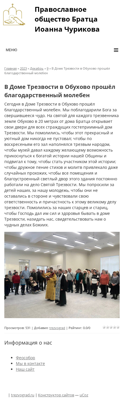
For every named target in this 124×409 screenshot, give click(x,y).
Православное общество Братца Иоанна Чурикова (67, 19)
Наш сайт (25, 369)
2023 (23, 68)
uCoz (84, 394)
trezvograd (57, 328)
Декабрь (37, 68)
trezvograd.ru (22, 394)
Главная (10, 68)
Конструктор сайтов (56, 394)
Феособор (25, 357)
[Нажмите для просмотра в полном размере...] (62, 275)
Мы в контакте (30, 363)
